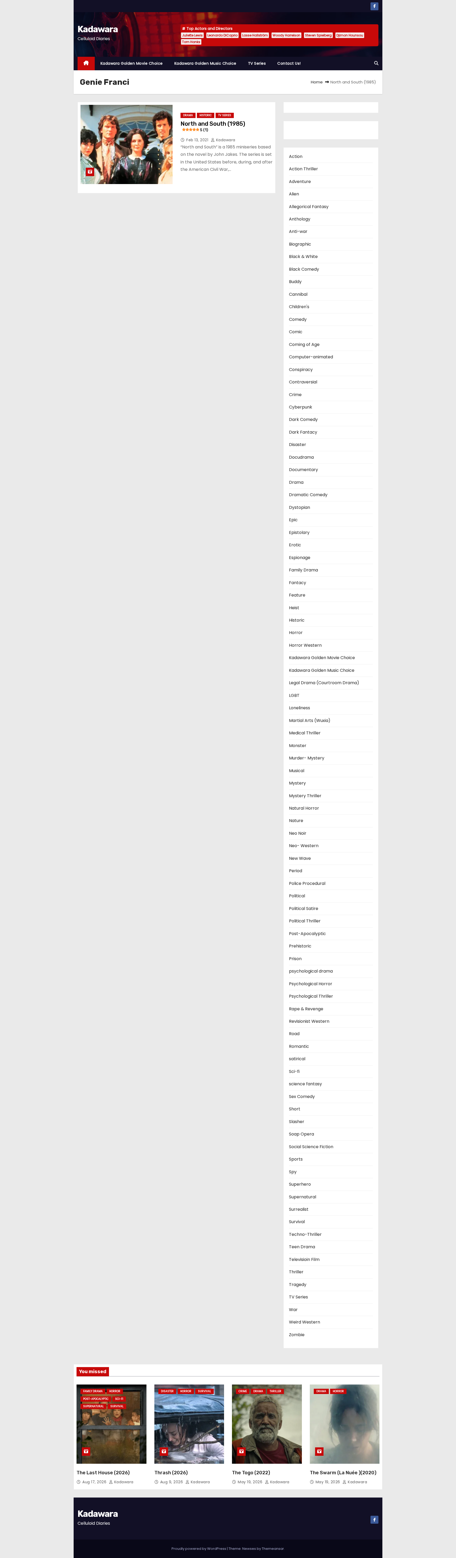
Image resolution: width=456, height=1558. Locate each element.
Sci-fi (294, 1071)
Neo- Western (304, 846)
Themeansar (273, 1548)
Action (295, 156)
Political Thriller (305, 921)
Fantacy (297, 583)
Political (297, 896)
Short (294, 1109)
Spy (293, 1172)
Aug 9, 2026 (172, 1482)
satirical (297, 1059)
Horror (296, 633)
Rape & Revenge (306, 1009)
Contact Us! (289, 63)
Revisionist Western (309, 1021)
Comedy (298, 319)
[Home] (86, 63)
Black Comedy (304, 269)
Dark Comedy (303, 419)
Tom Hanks (191, 42)
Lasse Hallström (255, 35)
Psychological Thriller (311, 996)
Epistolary (299, 532)
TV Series (257, 63)
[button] (376, 63)
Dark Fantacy (303, 432)
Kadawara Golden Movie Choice (132, 63)
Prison (295, 959)
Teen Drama (302, 1247)
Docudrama (301, 457)
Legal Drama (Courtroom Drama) (324, 683)
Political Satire (303, 908)
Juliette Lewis (192, 35)
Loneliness (299, 708)
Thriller (296, 1272)
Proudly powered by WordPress (199, 1548)
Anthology (299, 219)
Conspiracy (301, 370)
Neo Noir (297, 833)
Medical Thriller (305, 733)
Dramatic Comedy (308, 495)
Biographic (300, 244)
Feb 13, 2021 (198, 140)
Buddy (295, 282)
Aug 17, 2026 (95, 1482)
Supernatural (302, 1197)
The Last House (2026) (103, 1473)
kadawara (225, 140)
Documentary (303, 470)
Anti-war (298, 231)
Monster (297, 746)
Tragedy (297, 1285)
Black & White (303, 257)
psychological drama (311, 971)
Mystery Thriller (305, 796)
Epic (293, 520)
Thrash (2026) (171, 1473)
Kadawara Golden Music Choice (205, 63)
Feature (297, 595)
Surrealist (298, 1209)
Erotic (295, 545)
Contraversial (303, 382)
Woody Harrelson (286, 35)
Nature (296, 821)
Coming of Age (304, 344)
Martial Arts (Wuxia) (309, 720)
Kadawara (98, 29)
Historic (206, 115)
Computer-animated (311, 357)
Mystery (297, 783)
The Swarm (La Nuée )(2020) (343, 1473)
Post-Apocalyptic (307, 934)
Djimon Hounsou (349, 35)
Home (317, 82)
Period (295, 871)
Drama (188, 115)
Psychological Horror (310, 984)
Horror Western (305, 645)
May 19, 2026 (251, 1482)
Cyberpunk (300, 407)
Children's (299, 307)
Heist (294, 608)
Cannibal (298, 294)
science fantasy (305, 1084)
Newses (249, 1548)
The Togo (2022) (251, 1473)
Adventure (300, 182)
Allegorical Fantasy (309, 207)
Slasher (296, 1122)
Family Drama (303, 570)
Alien (294, 194)
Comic (295, 332)
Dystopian (299, 507)
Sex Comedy (302, 1097)
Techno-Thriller (305, 1234)
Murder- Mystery (306, 758)
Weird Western (304, 1322)
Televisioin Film (304, 1259)
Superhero (300, 1184)
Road (294, 1034)
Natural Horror (304, 808)
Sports (296, 1159)
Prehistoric (300, 946)
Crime (295, 395)
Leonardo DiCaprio (222, 35)
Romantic (299, 1046)
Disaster (297, 445)
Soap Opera (301, 1134)
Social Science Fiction (311, 1147)
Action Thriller (303, 169)
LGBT (294, 695)
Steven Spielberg (318, 35)
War (293, 1310)
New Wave (300, 858)
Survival (297, 1222)
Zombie (297, 1335)
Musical (296, 771)
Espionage (299, 558)
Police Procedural (307, 883)
